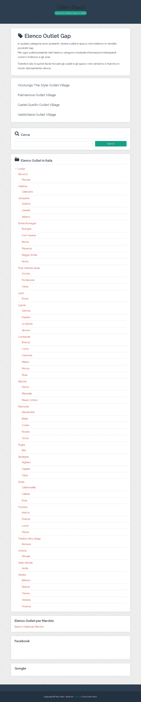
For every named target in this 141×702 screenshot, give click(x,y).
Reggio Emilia (29, 255)
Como (25, 348)
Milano (25, 362)
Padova (26, 586)
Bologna (26, 228)
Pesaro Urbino (30, 400)
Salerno (26, 216)
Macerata (27, 393)
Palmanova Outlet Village (37, 95)
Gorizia (26, 273)
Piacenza (27, 248)
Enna (24, 500)
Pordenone (28, 280)
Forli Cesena (29, 235)
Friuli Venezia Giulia (29, 268)
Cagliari (26, 468)
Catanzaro (27, 191)
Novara (26, 431)
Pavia (24, 375)
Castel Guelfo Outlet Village (39, 105)
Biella (25, 418)
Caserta (26, 210)
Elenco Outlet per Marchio (29, 626)
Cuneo (25, 425)
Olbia (25, 475)
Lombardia (24, 336)
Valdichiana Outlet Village (37, 114)
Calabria (22, 186)
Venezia (26, 599)
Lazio (21, 293)
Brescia (26, 342)
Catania (26, 494)
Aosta (25, 568)
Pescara (26, 179)
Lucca (25, 525)
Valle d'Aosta (25, 562)
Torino (25, 438)
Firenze (26, 519)
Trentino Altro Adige (29, 538)
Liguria (22, 305)
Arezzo (26, 512)
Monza (25, 368)
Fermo (25, 387)
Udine (25, 286)
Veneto (22, 574)
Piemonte (23, 406)
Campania (23, 198)
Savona (26, 330)
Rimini (25, 261)
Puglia (21, 444)
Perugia (26, 556)
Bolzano (26, 544)
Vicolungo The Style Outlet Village (44, 85)
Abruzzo (23, 174)
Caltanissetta (29, 487)
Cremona (27, 355)
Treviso (26, 593)
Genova (26, 310)
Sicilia (21, 482)
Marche (22, 381)
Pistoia (25, 532)
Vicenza (26, 606)
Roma (25, 298)
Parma (25, 242)
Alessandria (28, 412)
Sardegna (23, 456)
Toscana (22, 507)
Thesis (77, 696)
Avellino (26, 203)
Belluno (26, 580)
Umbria (22, 550)
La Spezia (27, 323)
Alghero (26, 462)
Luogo (21, 168)
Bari (24, 450)
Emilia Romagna (27, 223)
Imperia (26, 317)
